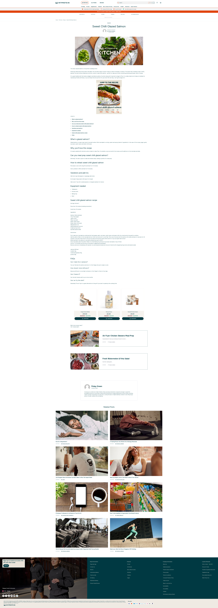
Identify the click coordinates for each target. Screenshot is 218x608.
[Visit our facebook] (6, 596)
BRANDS (102, 2)
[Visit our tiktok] (9, 596)
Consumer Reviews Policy (168, 577)
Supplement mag (205, 572)
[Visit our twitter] (11, 596)
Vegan (128, 577)
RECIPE (109, 22)
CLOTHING (93, 2)
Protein (88, 6)
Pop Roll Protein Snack (133, 311)
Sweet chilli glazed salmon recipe (79, 132)
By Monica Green (119, 443)
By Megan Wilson (65, 443)
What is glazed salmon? (77, 119)
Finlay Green (112, 364)
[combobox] (136, 2)
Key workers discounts (207, 575)
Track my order (93, 575)
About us (165, 564)
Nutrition (93, 14)
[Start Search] (118, 2)
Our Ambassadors (135, 14)
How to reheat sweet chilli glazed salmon (81, 126)
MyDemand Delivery (94, 580)
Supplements (94, 6)
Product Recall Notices (95, 583)
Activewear (129, 566)
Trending (83, 6)
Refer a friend (207, 564)
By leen (63, 479)
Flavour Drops (109, 311)
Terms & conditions (167, 575)
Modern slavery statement (168, 569)
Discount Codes (205, 566)
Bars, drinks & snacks (131, 569)
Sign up (6, 565)
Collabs (122, 6)
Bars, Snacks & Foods (107, 6)
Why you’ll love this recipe (78, 121)
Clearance (127, 6)
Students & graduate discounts (208, 569)
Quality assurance (166, 566)
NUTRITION (85, 2)
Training (112, 14)
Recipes (102, 14)
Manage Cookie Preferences (8, 588)
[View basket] (160, 2)
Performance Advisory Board (169, 594)
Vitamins (100, 6)
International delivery (94, 572)
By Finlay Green (111, 31)
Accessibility (165, 588)
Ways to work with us (167, 583)
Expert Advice (134, 6)
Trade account (166, 580)
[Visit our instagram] (3, 596)
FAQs (73, 135)
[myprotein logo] (62, 2)
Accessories (116, 6)
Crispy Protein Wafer (85, 311)
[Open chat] (17, 596)
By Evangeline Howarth (67, 515)
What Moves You (205, 577)
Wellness (123, 14)
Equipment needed (76, 130)
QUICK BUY (86, 318)
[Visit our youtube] (14, 596)
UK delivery (92, 577)
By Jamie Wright (119, 515)
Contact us (92, 566)
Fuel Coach (152, 2)
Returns (91, 569)
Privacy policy (166, 572)
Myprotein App (93, 564)
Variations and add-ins (77, 128)
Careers (164, 591)
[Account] (157, 3)
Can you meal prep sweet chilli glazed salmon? (83, 123)
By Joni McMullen (119, 479)
